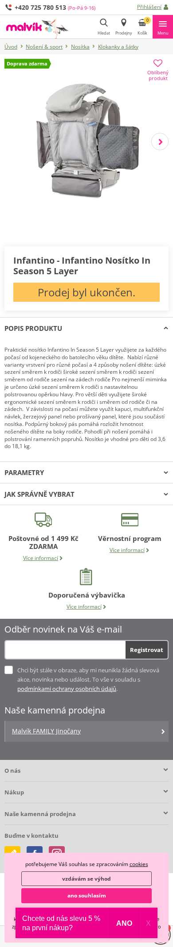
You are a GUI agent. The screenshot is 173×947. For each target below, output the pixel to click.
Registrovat (146, 650)
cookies (139, 864)
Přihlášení (149, 7)
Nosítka (80, 46)
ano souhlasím (86, 895)
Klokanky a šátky (118, 46)
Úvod (10, 46)
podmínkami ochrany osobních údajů (66, 689)
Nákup (14, 792)
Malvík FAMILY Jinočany (46, 731)
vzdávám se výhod (86, 878)
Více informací (40, 558)
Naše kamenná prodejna (40, 814)
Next (160, 141)
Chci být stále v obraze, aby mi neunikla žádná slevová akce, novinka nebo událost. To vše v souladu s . (88, 679)
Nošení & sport (44, 46)
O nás (12, 770)
